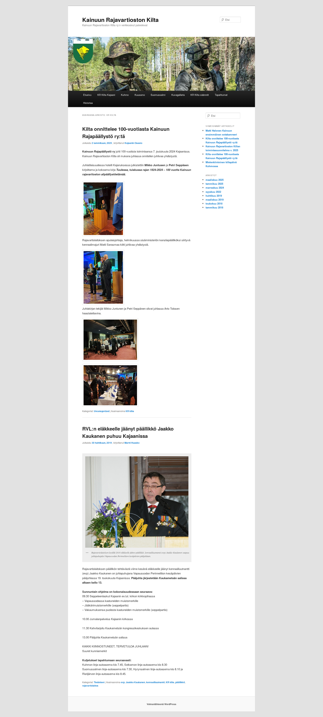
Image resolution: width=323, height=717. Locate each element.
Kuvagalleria (178, 95)
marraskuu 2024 (215, 187)
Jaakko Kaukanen (135, 682)
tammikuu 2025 (214, 183)
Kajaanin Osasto (133, 143)
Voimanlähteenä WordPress (161, 704)
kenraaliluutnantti (155, 682)
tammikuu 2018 (214, 207)
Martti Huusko (131, 442)
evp (123, 682)
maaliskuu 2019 (215, 199)
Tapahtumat (221, 95)
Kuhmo (125, 95)
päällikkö (180, 682)
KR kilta (130, 411)
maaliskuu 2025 (215, 179)
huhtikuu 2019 (214, 195)
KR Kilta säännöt (199, 95)
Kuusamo (140, 95)
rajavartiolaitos (90, 685)
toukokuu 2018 (214, 203)
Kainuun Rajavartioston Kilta (120, 20)
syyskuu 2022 (213, 191)
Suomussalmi (158, 95)
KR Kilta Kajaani (106, 95)
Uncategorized (101, 411)
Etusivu (87, 95)
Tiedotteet (99, 682)
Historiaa (88, 103)
